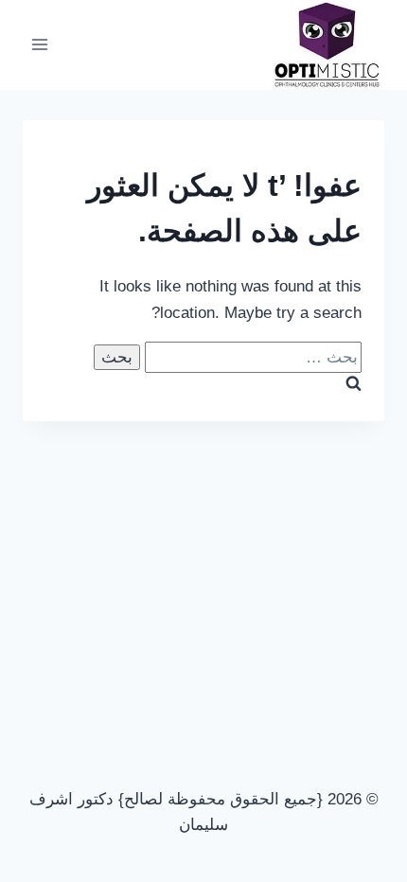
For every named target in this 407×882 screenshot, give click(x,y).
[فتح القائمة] (40, 45)
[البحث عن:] (251, 357)
